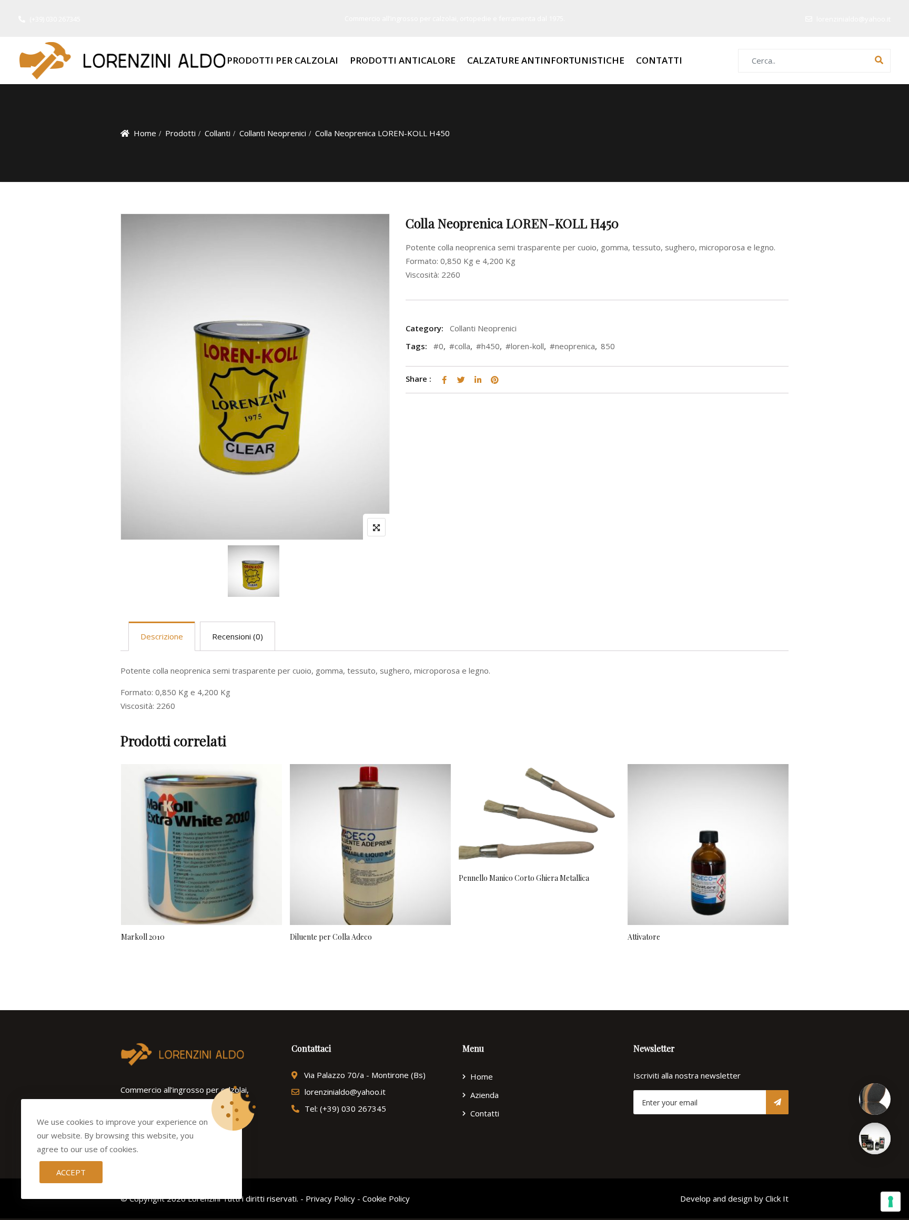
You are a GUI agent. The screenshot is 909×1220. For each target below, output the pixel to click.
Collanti (217, 133)
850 (608, 346)
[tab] (161, 636)
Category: (424, 328)
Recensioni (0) (237, 636)
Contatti (659, 60)
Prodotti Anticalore (403, 60)
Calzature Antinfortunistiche (545, 60)
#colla (459, 346)
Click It (777, 1198)
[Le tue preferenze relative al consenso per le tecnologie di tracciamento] (891, 1202)
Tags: (416, 346)
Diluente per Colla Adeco (331, 937)
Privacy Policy (330, 1198)
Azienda (484, 1095)
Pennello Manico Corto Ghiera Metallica (524, 878)
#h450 (488, 346)
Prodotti (180, 133)
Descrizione (161, 636)
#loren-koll (525, 346)
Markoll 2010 (143, 937)
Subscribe (777, 1102)
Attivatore (644, 937)
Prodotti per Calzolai (282, 60)
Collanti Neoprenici (272, 133)
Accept (71, 1172)
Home (145, 133)
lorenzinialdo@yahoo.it (853, 19)
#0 (438, 346)
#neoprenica (572, 346)
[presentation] (127, 881)
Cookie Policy (386, 1198)
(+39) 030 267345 (54, 19)
